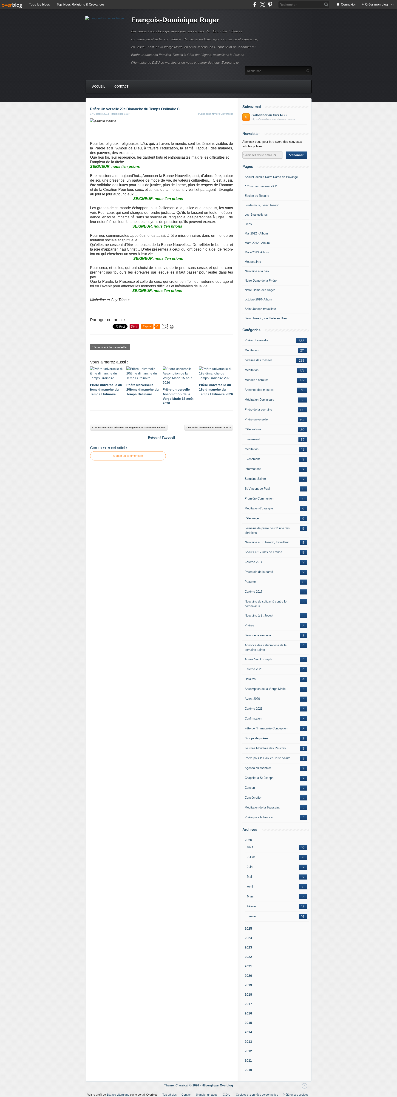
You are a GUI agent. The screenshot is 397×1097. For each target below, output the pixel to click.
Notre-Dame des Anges (260, 290)
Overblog (226, 1085)
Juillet (251, 857)
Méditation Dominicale (259, 399)
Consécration (253, 797)
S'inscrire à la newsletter (110, 347)
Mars (250, 896)
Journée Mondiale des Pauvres (265, 748)
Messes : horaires (257, 380)
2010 (248, 1070)
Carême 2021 (253, 708)
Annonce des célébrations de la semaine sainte (265, 647)
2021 (248, 966)
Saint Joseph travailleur (260, 309)
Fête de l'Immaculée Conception (266, 728)
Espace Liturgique (118, 1094)
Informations (253, 469)
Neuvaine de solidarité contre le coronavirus (265, 604)
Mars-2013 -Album (257, 252)
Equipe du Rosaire (257, 195)
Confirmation (253, 718)
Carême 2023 (253, 669)
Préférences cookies (295, 1094)
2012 (248, 1051)
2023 (248, 947)
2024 (248, 938)
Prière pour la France (258, 817)
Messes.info (253, 261)
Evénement (252, 459)
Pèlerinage (252, 518)
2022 (248, 957)
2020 (248, 975)
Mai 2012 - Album (256, 233)
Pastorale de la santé (259, 572)
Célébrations (253, 429)
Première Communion (259, 498)
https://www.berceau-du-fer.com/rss (273, 119)
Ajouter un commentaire (128, 455)
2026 (248, 840)
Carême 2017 (253, 591)
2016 (248, 1013)
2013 (248, 1041)
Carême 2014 (253, 562)
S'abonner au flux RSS (269, 115)
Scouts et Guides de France (263, 552)
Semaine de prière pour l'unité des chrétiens (267, 530)
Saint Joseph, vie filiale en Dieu (266, 318)
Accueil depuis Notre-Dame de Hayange (271, 177)
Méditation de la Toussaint (262, 807)
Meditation (251, 370)
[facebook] (255, 4)
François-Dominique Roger (175, 20)
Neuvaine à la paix (257, 271)
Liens (248, 224)
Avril (250, 886)
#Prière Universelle (222, 113)
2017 (248, 1004)
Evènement (252, 439)
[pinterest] (270, 4)
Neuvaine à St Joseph (259, 615)
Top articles (169, 1094)
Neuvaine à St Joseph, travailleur (267, 542)
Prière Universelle (256, 340)
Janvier (252, 916)
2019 (248, 985)
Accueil (98, 86)
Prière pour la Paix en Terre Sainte (267, 758)
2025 (248, 928)
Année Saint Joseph (258, 659)
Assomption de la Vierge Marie (265, 689)
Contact (121, 86)
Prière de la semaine (258, 409)
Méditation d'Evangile (259, 508)
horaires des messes (258, 360)
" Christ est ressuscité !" (261, 186)
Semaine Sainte (255, 478)
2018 (248, 994)
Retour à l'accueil (161, 437)
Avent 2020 (252, 698)
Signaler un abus (207, 1094)
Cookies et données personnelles (257, 1094)
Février (251, 906)
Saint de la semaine (258, 635)
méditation (251, 449)
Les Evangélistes (256, 214)
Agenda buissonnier (258, 768)
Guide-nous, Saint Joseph (262, 205)
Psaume (250, 581)
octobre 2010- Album (258, 299)
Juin (249, 866)
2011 (248, 1060)
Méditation (251, 350)
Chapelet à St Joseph (259, 778)
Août (250, 847)
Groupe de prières (256, 738)
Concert (250, 787)
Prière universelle (256, 419)
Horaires (250, 679)
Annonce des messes (259, 389)
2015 (248, 1023)
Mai (249, 876)
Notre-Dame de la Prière (261, 280)
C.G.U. (227, 1094)
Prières (249, 625)
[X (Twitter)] (262, 4)
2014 (248, 1032)
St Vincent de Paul (257, 488)
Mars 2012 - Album (257, 243)
